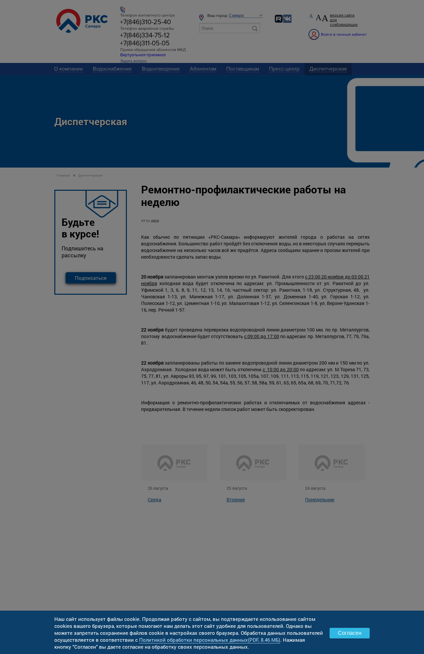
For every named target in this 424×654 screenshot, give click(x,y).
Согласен (349, 633)
